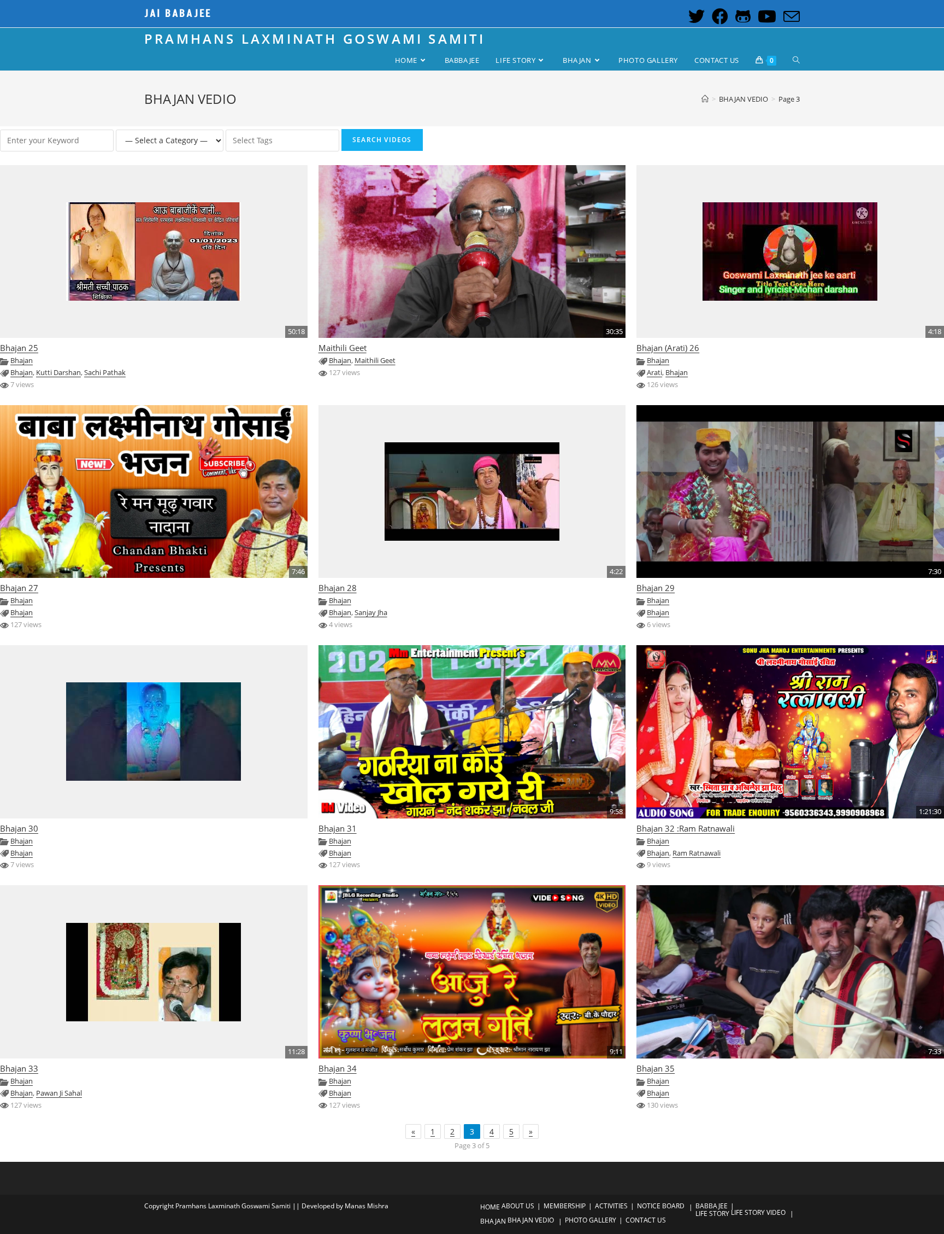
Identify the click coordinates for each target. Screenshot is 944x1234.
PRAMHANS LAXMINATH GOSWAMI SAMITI (315, 39)
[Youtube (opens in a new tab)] (765, 16)
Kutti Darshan (58, 372)
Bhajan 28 (337, 588)
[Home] (705, 99)
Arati (654, 372)
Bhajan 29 (655, 588)
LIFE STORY (712, 1213)
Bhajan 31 (337, 828)
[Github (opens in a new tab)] (741, 16)
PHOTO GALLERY (590, 1220)
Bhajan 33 (19, 1068)
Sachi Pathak (105, 372)
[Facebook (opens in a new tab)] (718, 16)
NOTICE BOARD (661, 1205)
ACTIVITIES (611, 1205)
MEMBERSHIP (565, 1205)
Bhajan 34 (337, 1068)
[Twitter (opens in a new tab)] (695, 16)
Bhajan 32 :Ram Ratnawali (685, 828)
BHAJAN (493, 1221)
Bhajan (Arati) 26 (667, 348)
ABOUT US (518, 1205)
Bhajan (21, 360)
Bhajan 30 (19, 828)
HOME (490, 1207)
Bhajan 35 (655, 1068)
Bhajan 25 (19, 348)
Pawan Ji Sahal (59, 1093)
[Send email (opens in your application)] (789, 16)
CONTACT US (646, 1220)
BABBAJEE (711, 1205)
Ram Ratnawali (696, 853)
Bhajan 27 (19, 588)
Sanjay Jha (371, 612)
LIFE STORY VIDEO (758, 1212)
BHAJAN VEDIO (531, 1220)
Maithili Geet (342, 348)
